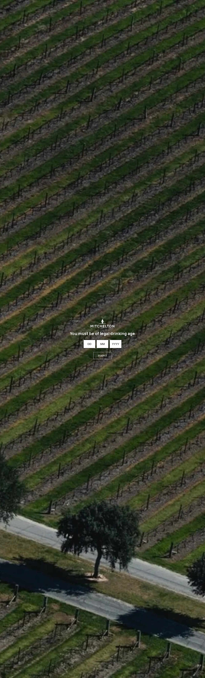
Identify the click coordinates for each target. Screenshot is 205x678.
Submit (102, 355)
